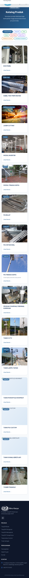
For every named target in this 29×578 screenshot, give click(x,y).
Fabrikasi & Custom (7, 38)
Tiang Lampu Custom (7, 538)
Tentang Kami (5, 549)
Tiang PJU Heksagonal (7, 532)
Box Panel (13, 35)
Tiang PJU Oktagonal (6, 529)
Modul (6, 35)
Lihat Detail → (7, 70)
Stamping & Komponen (20, 38)
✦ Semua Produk (8, 31)
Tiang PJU (17, 31)
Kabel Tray (21, 35)
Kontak (3, 555)
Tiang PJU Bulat (5, 526)
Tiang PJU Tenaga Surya (7, 535)
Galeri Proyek (4, 552)
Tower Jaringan (5, 541)
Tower (24, 31)
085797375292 (7, 567)
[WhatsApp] (2, 517)
